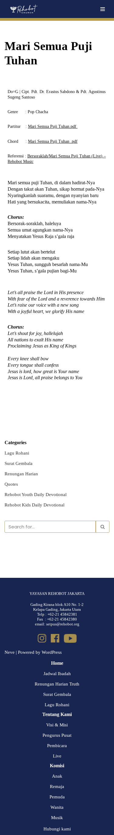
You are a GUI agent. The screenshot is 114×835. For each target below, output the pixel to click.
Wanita (57, 807)
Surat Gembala (19, 463)
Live (57, 756)
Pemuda (57, 796)
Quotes (11, 484)
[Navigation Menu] (102, 9)
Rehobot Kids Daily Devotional (34, 504)
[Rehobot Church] (24, 9)
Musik (57, 817)
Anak (57, 776)
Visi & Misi (57, 724)
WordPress (52, 652)
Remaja (57, 786)
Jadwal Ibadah (57, 673)
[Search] (102, 527)
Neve (10, 652)
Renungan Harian (21, 473)
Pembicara (57, 745)
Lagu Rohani (17, 453)
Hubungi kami (57, 828)
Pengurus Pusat (57, 735)
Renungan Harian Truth (57, 684)
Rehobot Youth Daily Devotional (36, 494)
